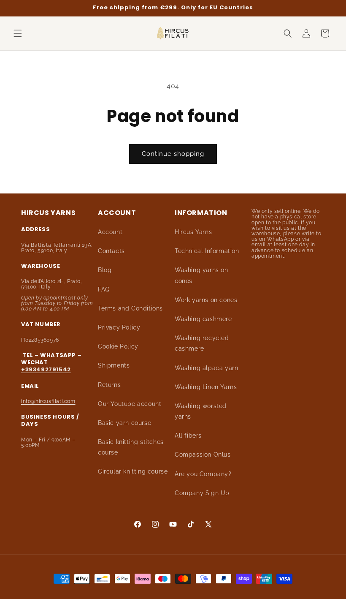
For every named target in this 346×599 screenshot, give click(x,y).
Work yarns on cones (206, 300)
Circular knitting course (133, 471)
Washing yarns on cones (201, 275)
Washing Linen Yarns (206, 387)
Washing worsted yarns (201, 411)
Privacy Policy (119, 327)
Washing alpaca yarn (206, 368)
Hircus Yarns (193, 232)
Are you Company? (203, 474)
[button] (17, 33)
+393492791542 (46, 369)
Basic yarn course (124, 422)
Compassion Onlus (203, 454)
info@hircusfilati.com (48, 401)
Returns (109, 384)
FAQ (104, 289)
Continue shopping (173, 154)
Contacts (111, 251)
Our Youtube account (129, 403)
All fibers (188, 435)
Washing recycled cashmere (202, 343)
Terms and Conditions (130, 308)
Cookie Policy (118, 346)
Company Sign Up (202, 493)
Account (110, 232)
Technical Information (207, 251)
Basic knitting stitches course (131, 447)
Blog (104, 270)
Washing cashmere (203, 319)
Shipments (114, 365)
